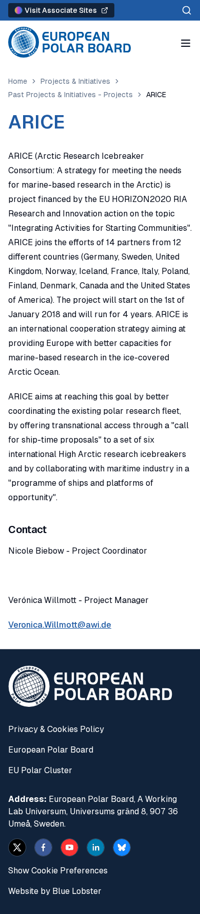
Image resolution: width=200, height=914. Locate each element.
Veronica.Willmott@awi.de (59, 625)
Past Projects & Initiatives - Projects (70, 94)
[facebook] (43, 847)
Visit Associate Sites (61, 10)
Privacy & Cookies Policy (56, 729)
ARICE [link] (156, 94)
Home (17, 81)
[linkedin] (96, 847)
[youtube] (69, 847)
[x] (17, 847)
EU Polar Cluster (40, 770)
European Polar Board (50, 750)
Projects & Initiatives (75, 81)
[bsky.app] (122, 847)
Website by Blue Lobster (55, 891)
